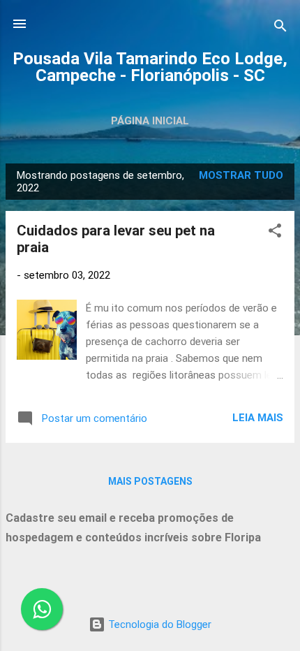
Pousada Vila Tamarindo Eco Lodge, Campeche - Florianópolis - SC (150, 67)
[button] (275, 233)
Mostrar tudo (241, 175)
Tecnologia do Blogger (158, 624)
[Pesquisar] (280, 28)
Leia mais (257, 417)
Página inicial (150, 121)
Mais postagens (150, 481)
